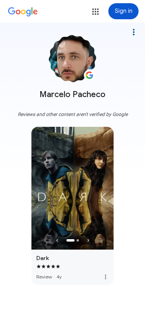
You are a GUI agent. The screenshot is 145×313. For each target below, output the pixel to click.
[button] (95, 12)
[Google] (23, 12)
